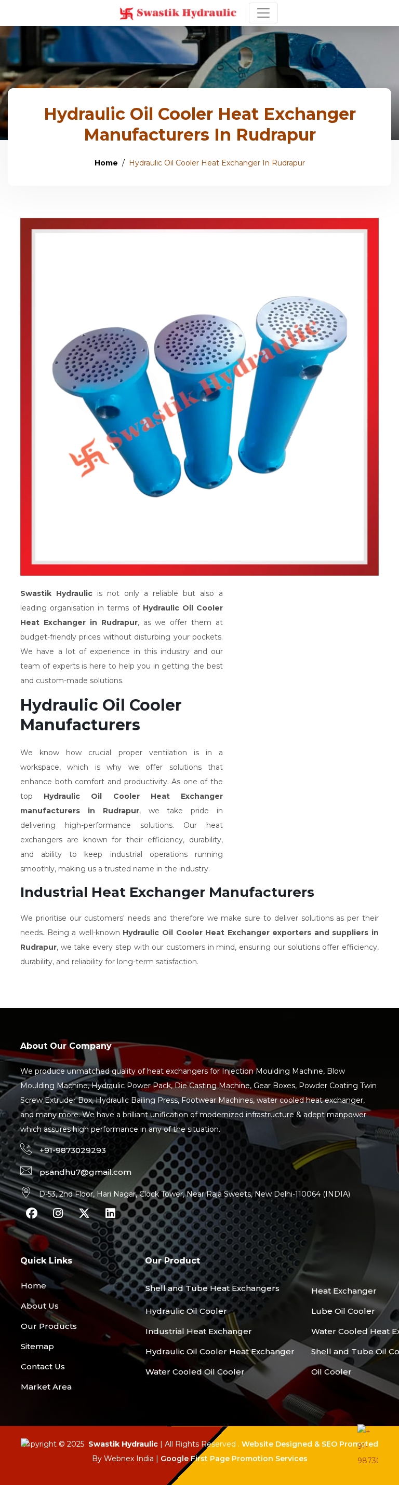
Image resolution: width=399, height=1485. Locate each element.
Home (106, 163)
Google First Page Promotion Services (234, 1458)
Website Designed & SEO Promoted (310, 1444)
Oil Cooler (331, 1372)
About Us (40, 1306)
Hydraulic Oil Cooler (186, 1311)
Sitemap (37, 1346)
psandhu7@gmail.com (85, 1172)
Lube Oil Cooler (343, 1311)
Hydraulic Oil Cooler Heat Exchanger (220, 1351)
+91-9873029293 (72, 1150)
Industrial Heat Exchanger (198, 1331)
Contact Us (43, 1366)
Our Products (49, 1326)
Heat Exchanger (344, 1291)
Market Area (46, 1387)
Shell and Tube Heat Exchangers (212, 1288)
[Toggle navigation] (263, 13)
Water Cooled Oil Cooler (195, 1372)
